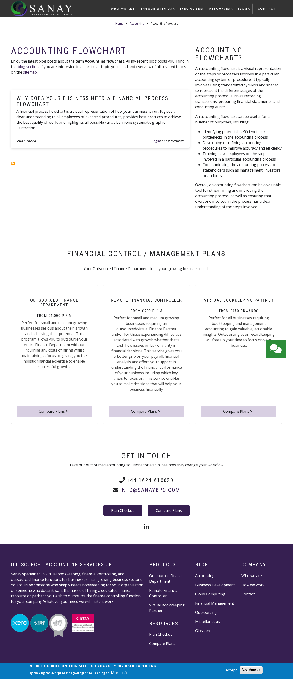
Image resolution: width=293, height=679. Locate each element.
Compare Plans (52, 411)
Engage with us (158, 10)
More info (119, 672)
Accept (231, 670)
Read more (26, 141)
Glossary (202, 630)
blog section (28, 66)
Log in (156, 141)
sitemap (30, 72)
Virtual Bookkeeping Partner (167, 608)
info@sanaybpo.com (150, 490)
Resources (221, 10)
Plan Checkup (123, 510)
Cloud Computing (210, 594)
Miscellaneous (207, 621)
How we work (253, 584)
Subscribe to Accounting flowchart (13, 163)
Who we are (123, 9)
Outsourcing (206, 612)
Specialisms (191, 9)
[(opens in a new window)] (146, 527)
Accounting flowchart (69, 51)
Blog (244, 10)
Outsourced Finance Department (166, 578)
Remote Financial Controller (163, 593)
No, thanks (251, 670)
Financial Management (214, 603)
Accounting (204, 575)
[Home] (41, 8)
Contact (267, 9)
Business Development (215, 584)
